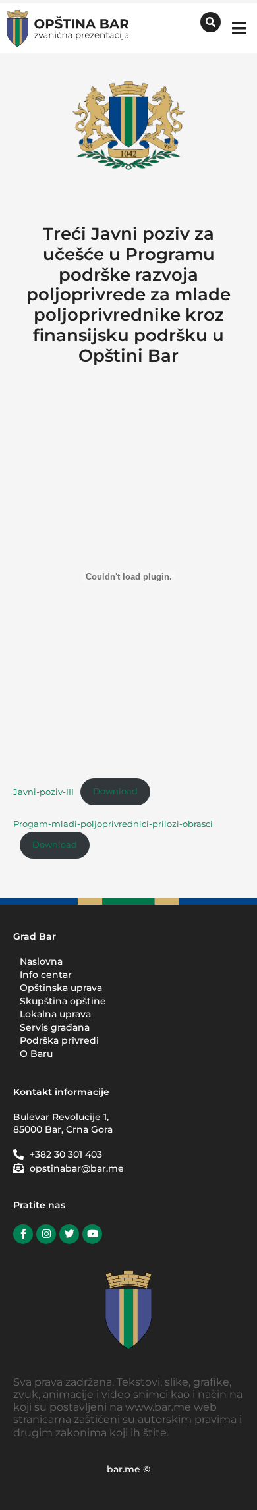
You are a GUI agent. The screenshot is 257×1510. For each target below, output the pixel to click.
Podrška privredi (59, 1040)
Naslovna (41, 961)
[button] (238, 28)
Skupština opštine (63, 1001)
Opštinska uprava (61, 988)
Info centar (46, 975)
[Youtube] (92, 1234)
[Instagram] (46, 1234)
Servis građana (55, 1027)
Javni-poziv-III (43, 791)
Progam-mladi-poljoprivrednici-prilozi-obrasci (113, 824)
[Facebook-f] (23, 1234)
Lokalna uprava (55, 1014)
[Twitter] (69, 1234)
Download (115, 791)
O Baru (36, 1054)
